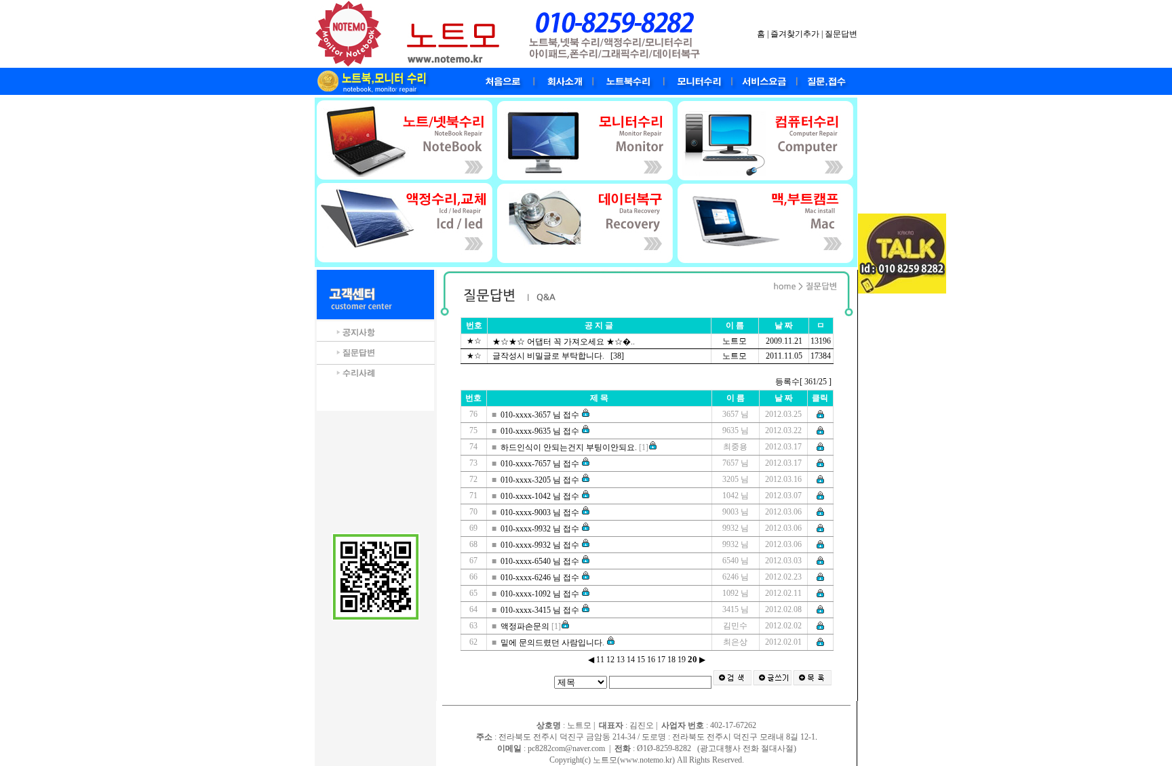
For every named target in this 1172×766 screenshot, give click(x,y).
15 (641, 659)
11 (600, 659)
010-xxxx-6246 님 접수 (541, 577)
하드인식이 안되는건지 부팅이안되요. (570, 447)
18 (671, 659)
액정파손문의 (526, 626)
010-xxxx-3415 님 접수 (541, 610)
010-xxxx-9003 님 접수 (541, 512)
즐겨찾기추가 (794, 34)
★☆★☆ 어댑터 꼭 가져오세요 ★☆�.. (564, 341)
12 (610, 659)
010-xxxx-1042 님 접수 (541, 496)
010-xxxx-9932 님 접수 (541, 528)
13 (621, 659)
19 (682, 659)
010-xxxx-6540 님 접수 (541, 561)
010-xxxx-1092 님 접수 (541, 594)
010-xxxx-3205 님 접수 (541, 480)
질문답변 (841, 34)
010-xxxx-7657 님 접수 (541, 463)
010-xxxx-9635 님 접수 (541, 431)
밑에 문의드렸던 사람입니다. (553, 642)
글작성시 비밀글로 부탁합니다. (549, 356)
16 (651, 659)
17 (661, 659)
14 (631, 659)
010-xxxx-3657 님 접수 (541, 415)
